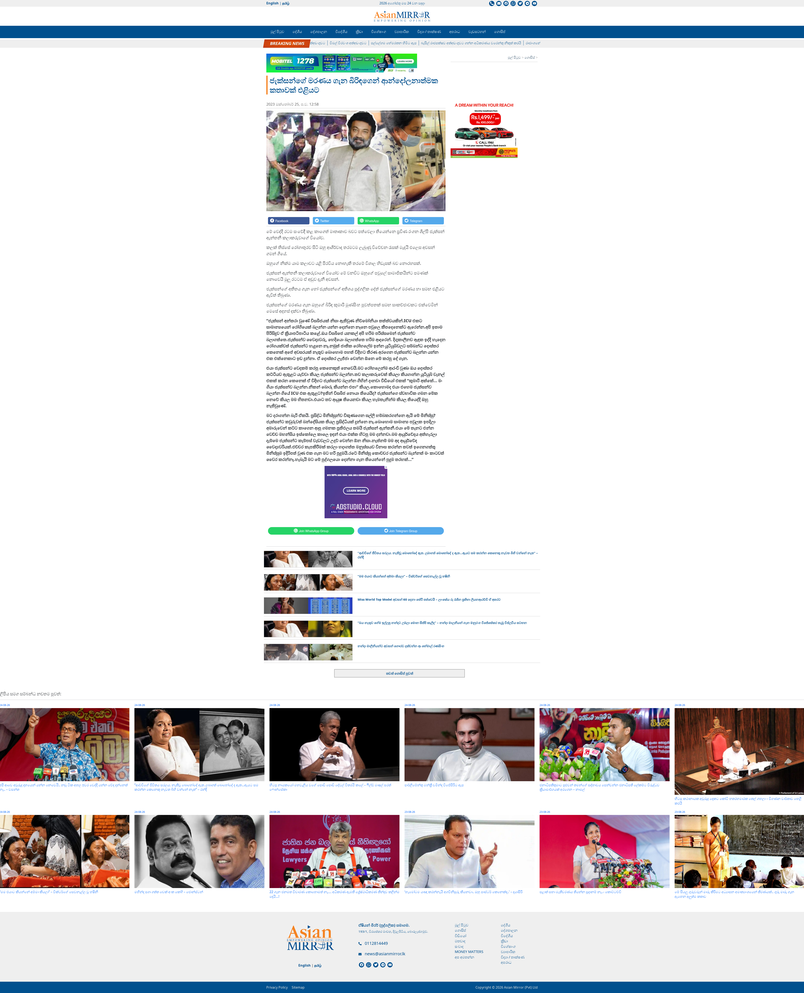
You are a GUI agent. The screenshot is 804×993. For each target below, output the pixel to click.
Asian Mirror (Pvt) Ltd (520, 987)
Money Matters (469, 951)
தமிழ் (285, 3)
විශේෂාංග (378, 31)
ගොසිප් (499, 31)
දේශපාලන (318, 31)
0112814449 (376, 943)
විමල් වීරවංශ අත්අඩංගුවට (311, 43)
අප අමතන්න (464, 957)
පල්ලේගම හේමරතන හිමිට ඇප (357, 43)
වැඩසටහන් (477, 31)
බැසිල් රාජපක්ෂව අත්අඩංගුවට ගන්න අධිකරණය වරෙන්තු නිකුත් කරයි (434, 43)
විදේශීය (341, 31)
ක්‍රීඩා (359, 31)
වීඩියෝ (460, 935)
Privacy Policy (277, 987)
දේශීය (297, 31)
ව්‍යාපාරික (401, 31)
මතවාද (460, 941)
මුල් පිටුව (277, 31)
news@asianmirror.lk (385, 954)
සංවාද (459, 946)
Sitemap (298, 987)
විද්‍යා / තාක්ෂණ (429, 31)
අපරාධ (454, 31)
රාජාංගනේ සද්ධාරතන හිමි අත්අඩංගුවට (517, 43)
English (272, 3)
